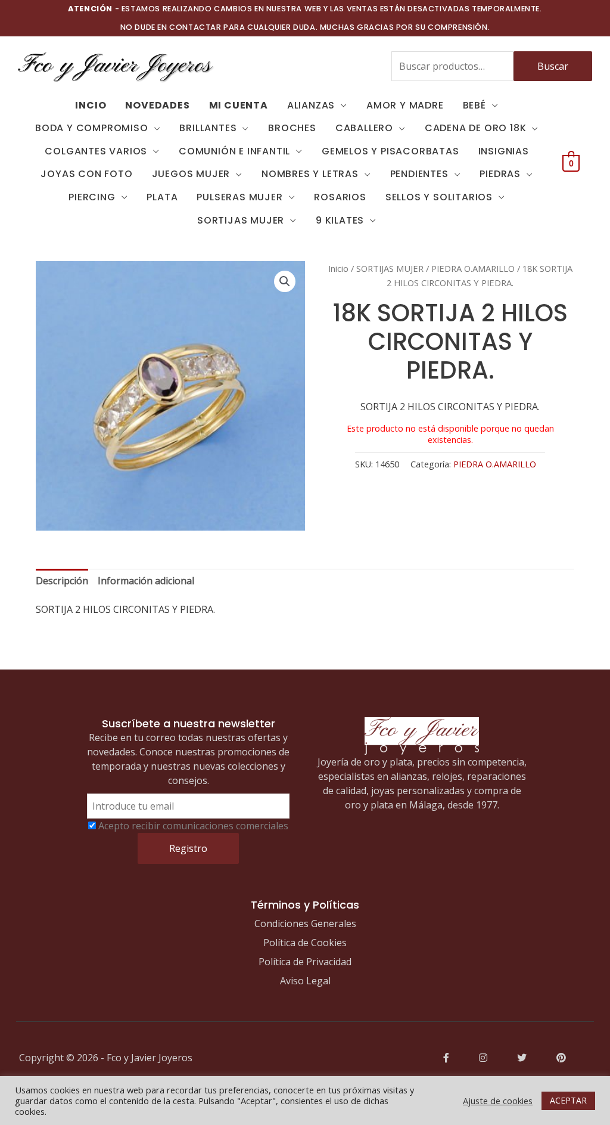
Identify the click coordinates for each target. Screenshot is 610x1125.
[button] (284, 281)
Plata (162, 197)
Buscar (552, 66)
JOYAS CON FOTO (86, 174)
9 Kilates (340, 220)
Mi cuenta (238, 105)
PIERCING (92, 197)
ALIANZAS (311, 105)
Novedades (157, 105)
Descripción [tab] (62, 580)
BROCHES (292, 128)
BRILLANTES (207, 128)
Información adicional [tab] (146, 580)
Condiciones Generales (305, 923)
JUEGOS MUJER (191, 174)
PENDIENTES (419, 174)
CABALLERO (364, 128)
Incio (90, 105)
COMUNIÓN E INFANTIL (234, 151)
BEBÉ (474, 105)
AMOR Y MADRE (405, 105)
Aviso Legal (305, 980)
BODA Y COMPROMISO (91, 128)
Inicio (338, 268)
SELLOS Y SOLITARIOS (439, 197)
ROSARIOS (340, 197)
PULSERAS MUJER (239, 197)
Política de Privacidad (305, 961)
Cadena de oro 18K (476, 128)
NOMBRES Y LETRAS (310, 174)
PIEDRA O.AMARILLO (473, 268)
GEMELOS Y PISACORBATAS (390, 151)
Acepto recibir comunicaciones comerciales (193, 825)
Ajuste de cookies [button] (498, 1100)
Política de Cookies (305, 942)
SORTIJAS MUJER (240, 220)
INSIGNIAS (503, 151)
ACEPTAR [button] (568, 1100)
